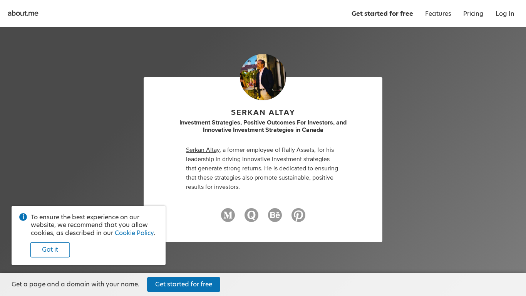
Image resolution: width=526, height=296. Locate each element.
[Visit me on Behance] (275, 218)
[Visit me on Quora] (251, 218)
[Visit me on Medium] (228, 218)
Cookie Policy (134, 233)
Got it (50, 249)
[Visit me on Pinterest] (298, 218)
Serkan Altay (202, 150)
